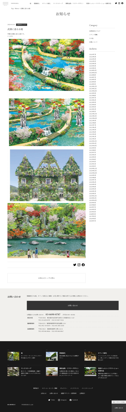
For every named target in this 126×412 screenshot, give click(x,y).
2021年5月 (92, 157)
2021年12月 (93, 141)
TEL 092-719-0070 (44, 326)
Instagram (64, 400)
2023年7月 (92, 98)
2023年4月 (92, 105)
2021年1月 (92, 166)
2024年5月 (92, 79)
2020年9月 (92, 175)
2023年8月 (92, 95)
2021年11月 (92, 143)
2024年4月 (92, 82)
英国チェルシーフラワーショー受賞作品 (98, 3)
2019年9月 (92, 203)
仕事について (93, 42)
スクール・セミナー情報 (49, 388)
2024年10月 (93, 73)
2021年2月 (92, 164)
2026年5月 (92, 57)
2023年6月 (92, 100)
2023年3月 (92, 107)
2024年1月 (92, 84)
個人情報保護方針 (11, 404)
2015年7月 (92, 221)
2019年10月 (93, 200)
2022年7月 (92, 125)
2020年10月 (93, 173)
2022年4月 (92, 132)
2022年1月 (92, 139)
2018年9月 (92, 214)
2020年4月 (92, 187)
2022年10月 (93, 118)
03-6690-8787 (53, 314)
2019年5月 (92, 209)
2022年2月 (92, 136)
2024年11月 (92, 70)
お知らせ (43, 393)
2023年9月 (92, 93)
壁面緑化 (36, 3)
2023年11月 (92, 89)
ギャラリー (63, 388)
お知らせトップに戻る (46, 278)
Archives (93, 48)
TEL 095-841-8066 (44, 331)
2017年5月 (92, 216)
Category (93, 25)
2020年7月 (92, 180)
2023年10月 (93, 91)
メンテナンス (74, 388)
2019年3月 (92, 212)
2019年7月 (92, 207)
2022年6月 (92, 127)
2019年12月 (93, 196)
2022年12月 (93, 114)
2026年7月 (92, 54)
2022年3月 (92, 134)
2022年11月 (93, 116)
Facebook (75, 400)
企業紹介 (82, 393)
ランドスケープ (58, 3)
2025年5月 (92, 63)
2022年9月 (92, 120)
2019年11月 (92, 198)
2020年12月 (93, 168)
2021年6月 (92, 155)
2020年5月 (92, 184)
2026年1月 (92, 61)
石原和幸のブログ (94, 31)
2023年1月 (92, 111)
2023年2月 (92, 109)
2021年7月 (92, 152)
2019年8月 (92, 205)
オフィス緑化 (46, 3)
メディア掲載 (93, 35)
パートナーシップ (87, 388)
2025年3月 (92, 66)
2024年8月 (92, 75)
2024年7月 (92, 77)
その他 (91, 38)
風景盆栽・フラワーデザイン (74, 3)
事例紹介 (36, 388)
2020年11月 (93, 171)
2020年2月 (92, 191)
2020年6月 (92, 182)
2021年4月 (92, 159)
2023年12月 (93, 86)
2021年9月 (92, 148)
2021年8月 (92, 150)
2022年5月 (92, 130)
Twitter (53, 400)
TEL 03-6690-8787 (44, 320)
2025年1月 (92, 68)
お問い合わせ (119, 408)
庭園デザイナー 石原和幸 (68, 393)
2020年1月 (92, 193)
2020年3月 (92, 189)
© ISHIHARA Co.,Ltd (27, 404)
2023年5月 (92, 102)
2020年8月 (92, 178)
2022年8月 (92, 123)
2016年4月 (92, 218)
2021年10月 (93, 146)
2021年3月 (92, 161)
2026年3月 (92, 59)
